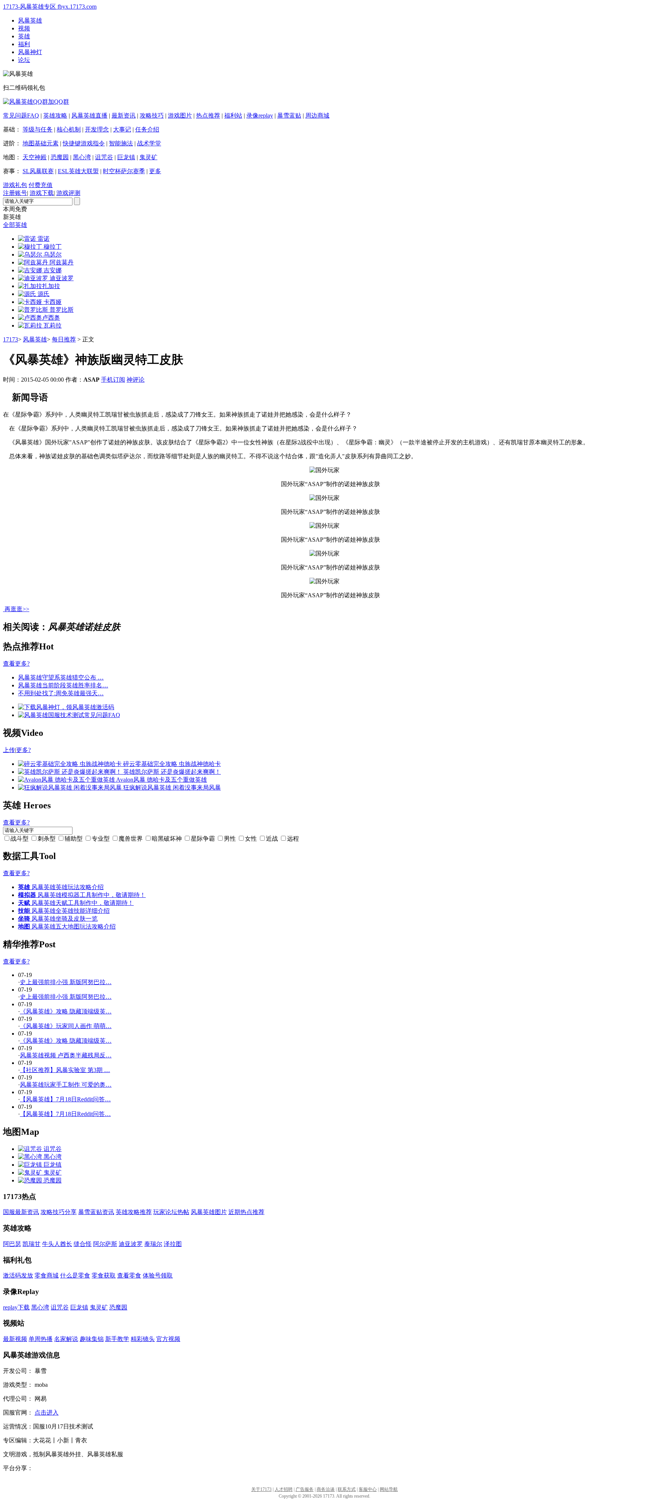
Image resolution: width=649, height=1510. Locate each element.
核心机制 (69, 129)
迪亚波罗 (131, 1244)
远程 (293, 838)
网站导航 (389, 1489)
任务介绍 (147, 129)
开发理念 (97, 129)
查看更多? (16, 663)
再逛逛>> (17, 609)
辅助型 (74, 838)
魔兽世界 (131, 838)
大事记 (122, 129)
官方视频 (168, 1339)
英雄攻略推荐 (134, 1212)
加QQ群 (58, 101)
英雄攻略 (55, 115)
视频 (24, 28)
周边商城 (317, 115)
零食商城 (47, 1275)
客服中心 (368, 1489)
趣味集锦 (92, 1339)
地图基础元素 (41, 143)
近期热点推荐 (246, 1212)
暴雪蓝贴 (289, 115)
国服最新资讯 (21, 1212)
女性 (251, 838)
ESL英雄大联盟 (78, 171)
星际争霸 (203, 838)
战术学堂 (149, 143)
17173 (10, 339)
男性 (230, 838)
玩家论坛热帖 (171, 1212)
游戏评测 (68, 193)
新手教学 (117, 1339)
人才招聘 (284, 1489)
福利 (24, 44)
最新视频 (15, 1339)
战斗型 (20, 838)
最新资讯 (124, 115)
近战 (272, 838)
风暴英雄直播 (89, 115)
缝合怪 (83, 1244)
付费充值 (41, 185)
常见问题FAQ (21, 115)
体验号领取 (158, 1275)
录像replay (259, 115)
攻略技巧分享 (59, 1212)
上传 (9, 750)
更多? (23, 750)
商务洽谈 (326, 1489)
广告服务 (305, 1489)
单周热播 (41, 1339)
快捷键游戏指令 (84, 143)
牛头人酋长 (57, 1244)
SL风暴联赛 (38, 171)
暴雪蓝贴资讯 (96, 1212)
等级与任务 (38, 129)
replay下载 (16, 1307)
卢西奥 (51, 317)
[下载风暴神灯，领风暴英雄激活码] (66, 707)
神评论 (136, 379)
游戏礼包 (15, 185)
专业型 (101, 838)
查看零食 (129, 1275)
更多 (155, 171)
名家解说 (66, 1339)
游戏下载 (42, 193)
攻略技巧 (152, 115)
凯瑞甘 (32, 1244)
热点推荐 (208, 115)
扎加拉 (51, 286)
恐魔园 (60, 157)
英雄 (24, 36)
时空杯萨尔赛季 (124, 171)
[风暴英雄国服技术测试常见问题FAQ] (69, 715)
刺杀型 (47, 838)
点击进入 (47, 1412)
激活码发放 (18, 1275)
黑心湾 (82, 157)
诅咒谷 (104, 157)
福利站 (233, 115)
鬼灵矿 (148, 157)
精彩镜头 (143, 1339)
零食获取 (104, 1275)
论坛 (24, 60)
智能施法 (121, 143)
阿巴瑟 (12, 1244)
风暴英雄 (30, 20)
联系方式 (347, 1489)
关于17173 (261, 1489)
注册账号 (15, 193)
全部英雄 (15, 225)
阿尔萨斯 (105, 1244)
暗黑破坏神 (167, 838)
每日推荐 (64, 339)
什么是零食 (75, 1275)
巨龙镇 (126, 157)
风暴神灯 (30, 52)
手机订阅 (113, 379)
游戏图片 (180, 115)
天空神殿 (35, 157)
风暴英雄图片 (209, 1212)
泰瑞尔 (153, 1244)
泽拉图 (173, 1244)
